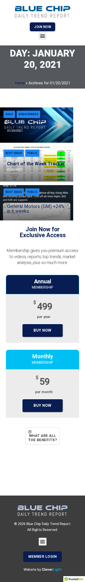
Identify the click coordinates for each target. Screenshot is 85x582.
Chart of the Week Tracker (36, 164)
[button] (43, 36)
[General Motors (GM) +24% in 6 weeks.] (36, 202)
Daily (9, 114)
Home (20, 83)
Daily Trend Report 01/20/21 (27, 122)
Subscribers (28, 114)
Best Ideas (13, 153)
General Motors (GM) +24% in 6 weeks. (35, 208)
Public (32, 153)
